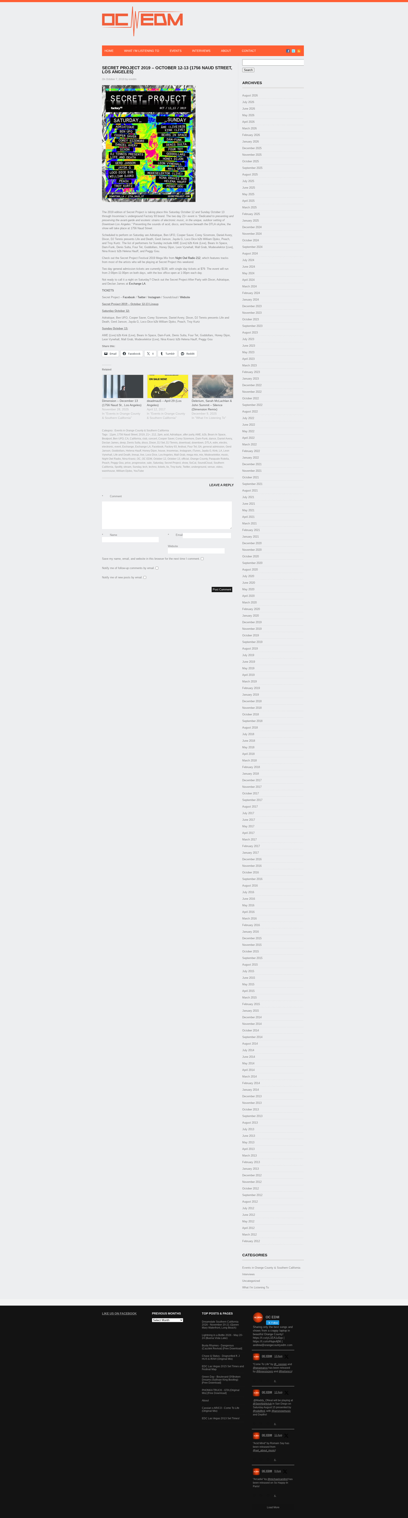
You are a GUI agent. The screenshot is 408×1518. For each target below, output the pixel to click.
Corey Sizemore (185, 438)
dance (212, 438)
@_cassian (280, 1364)
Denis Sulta (133, 442)
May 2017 (248, 826)
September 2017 (252, 800)
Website (185, 297)
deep (123, 442)
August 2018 (250, 727)
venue (211, 466)
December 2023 (252, 306)
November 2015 (252, 944)
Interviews (201, 50)
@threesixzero (264, 1371)
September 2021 (252, 484)
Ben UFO (118, 438)
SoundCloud (205, 462)
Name (109, 535)
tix (167, 466)
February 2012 (251, 1241)
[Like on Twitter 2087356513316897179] (269, 1424)
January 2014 (250, 1089)
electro (223, 442)
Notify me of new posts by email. (122, 577)
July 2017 (248, 813)
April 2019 (248, 674)
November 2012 (252, 1181)
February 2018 (251, 767)
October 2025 (250, 161)
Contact (249, 50)
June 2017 (248, 819)
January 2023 (250, 378)
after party (188, 434)
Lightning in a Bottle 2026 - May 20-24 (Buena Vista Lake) (222, 1337)
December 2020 (252, 543)
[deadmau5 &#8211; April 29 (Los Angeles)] (167, 386)
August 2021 (250, 490)
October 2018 (250, 714)
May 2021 (248, 510)
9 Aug (277, 1471)
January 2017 (250, 852)
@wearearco (260, 1367)
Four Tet (192, 446)
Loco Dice (151, 454)
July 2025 (248, 181)
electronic (107, 446)
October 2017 (250, 793)
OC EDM (147, 458)
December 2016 (252, 859)
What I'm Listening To (255, 1287)
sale (149, 462)
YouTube (138, 470)
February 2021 (251, 530)
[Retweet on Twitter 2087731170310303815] (262, 1381)
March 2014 (249, 1076)
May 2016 (248, 905)
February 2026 (251, 135)
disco (145, 442)
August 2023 (250, 332)
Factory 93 (171, 446)
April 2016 (248, 912)
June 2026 (248, 108)
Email (175, 535)
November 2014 (252, 1023)
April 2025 (248, 200)
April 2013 (248, 1149)
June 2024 (248, 266)
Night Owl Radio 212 (187, 258)
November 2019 (252, 628)
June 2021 (248, 503)
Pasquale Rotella (219, 458)
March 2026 (249, 128)
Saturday (158, 462)
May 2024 (248, 273)
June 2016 (248, 898)
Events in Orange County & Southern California (142, 430)
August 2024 (250, 253)
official (185, 458)
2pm (160, 434)
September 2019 (252, 642)
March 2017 (249, 839)
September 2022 (252, 405)
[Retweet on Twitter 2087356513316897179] (262, 1424)
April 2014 (248, 1070)
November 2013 (252, 1102)
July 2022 (248, 418)
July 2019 (248, 655)
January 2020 (250, 615)
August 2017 (250, 806)
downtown (198, 442)
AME (198, 434)
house (161, 450)
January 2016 (250, 931)
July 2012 (248, 1208)
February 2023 (251, 372)
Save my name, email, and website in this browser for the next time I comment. (151, 558)
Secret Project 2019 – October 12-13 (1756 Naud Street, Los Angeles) (167, 69)
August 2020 (250, 569)
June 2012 (248, 1214)
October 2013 (250, 1109)
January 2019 (250, 694)
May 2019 (248, 668)
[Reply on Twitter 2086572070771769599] (255, 1495)
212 (154, 434)
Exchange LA (137, 283)
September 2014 (252, 1037)
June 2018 (248, 740)
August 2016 (250, 885)
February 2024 (251, 293)
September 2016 (252, 879)
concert (153, 438)
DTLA (208, 442)
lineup (135, 454)
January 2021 (250, 536)
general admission (213, 446)
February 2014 (251, 1083)
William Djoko (124, 470)
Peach (105, 462)
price (128, 462)
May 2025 (248, 194)
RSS (299, 51)
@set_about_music (264, 1450)
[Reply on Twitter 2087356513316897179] (255, 1424)
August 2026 (250, 95)
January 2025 (250, 220)
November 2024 (252, 233)
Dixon (152, 442)
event (118, 446)
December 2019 (252, 622)
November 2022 (252, 391)
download (184, 442)
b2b (204, 434)
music (224, 454)
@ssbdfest (259, 1410)
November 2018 (252, 707)
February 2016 (251, 925)
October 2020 (250, 556)
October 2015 (250, 951)
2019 (142, 434)
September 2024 (252, 247)
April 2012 (248, 1228)
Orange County (199, 458)
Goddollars (118, 450)
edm (215, 442)
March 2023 (249, 365)
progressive (139, 462)
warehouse (108, 470)
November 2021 (252, 470)
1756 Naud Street (127, 434)
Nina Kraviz (129, 458)
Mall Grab (179, 454)
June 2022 (248, 424)
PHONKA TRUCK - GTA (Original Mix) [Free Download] (220, 1392)
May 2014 (248, 1063)
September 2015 (252, 958)
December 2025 (252, 148)
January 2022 (250, 457)
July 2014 (248, 1050)
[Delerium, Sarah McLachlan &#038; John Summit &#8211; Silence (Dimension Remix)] (212, 386)
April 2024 (248, 279)
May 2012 (248, 1221)
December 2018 (252, 701)
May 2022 (248, 431)
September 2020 (252, 563)
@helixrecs (285, 1371)
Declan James (110, 442)
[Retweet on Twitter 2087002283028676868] (262, 1459)
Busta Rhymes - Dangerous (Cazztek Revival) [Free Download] (222, 1347)
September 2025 (252, 167)
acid (166, 434)
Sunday (137, 466)
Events (175, 50)
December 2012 (252, 1175)
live (142, 454)
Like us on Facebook (119, 1313)
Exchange (128, 446)
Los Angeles (166, 454)
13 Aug (278, 1356)
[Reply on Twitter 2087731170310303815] (255, 1381)
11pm (112, 434)
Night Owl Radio (111, 458)
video (219, 466)
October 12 (159, 458)
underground (198, 466)
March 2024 (249, 286)
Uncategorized (251, 1280)
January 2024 (250, 299)
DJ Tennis (172, 442)
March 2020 (249, 602)
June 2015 (248, 977)
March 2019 (249, 681)
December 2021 (252, 464)
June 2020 (248, 582)
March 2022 (249, 444)
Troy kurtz (175, 466)
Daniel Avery (224, 438)
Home (109, 50)
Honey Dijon (149, 450)
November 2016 (252, 865)
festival (182, 446)
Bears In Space (216, 434)
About (226, 50)
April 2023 (248, 358)
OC (139, 458)
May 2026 (248, 115)
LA (220, 450)
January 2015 (250, 1010)
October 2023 (250, 319)
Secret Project (172, 462)
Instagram (154, 297)
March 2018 (249, 760)
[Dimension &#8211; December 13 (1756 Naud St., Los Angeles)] (122, 386)
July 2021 (248, 497)
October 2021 (250, 477)
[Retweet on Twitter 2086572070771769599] (262, 1495)
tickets (161, 466)
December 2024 (252, 227)
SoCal (192, 462)
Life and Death (121, 454)
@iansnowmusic (281, 1410)
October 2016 (250, 872)
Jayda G (206, 450)
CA (127, 438)
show (185, 462)
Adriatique (176, 434)
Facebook (288, 51)
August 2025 (250, 174)
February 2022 (251, 451)
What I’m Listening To (141, 50)
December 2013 (252, 1096)
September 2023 (252, 326)
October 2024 (250, 240)
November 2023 (252, 312)
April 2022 (248, 437)
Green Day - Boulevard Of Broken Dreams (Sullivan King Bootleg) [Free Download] (221, 1379)
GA (200, 446)
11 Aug (278, 1435)
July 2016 (248, 892)
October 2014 (250, 1030)
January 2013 (250, 1168)
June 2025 (248, 187)
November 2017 (252, 786)
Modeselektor (212, 454)
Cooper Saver (166, 438)
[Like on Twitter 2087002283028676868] (269, 1459)
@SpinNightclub (262, 1403)
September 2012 (252, 1195)
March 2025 (249, 207)
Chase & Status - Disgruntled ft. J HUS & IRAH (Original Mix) (221, 1357)
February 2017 (251, 846)
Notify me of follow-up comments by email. (128, 568)
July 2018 (248, 734)
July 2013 (248, 1129)
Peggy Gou (117, 462)
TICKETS (108, 290)
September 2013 (252, 1116)
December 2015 (252, 938)
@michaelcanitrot (278, 1479)
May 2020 (248, 589)
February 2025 (251, 214)
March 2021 (249, 523)
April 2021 (248, 516)
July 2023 (248, 339)
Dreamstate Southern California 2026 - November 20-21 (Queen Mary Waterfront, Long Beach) (220, 1324)
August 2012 (250, 1201)
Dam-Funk (202, 438)
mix (201, 454)
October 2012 (250, 1188)
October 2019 (250, 635)
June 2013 (248, 1135)
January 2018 (250, 773)
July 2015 (248, 971)
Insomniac (172, 450)
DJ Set (161, 442)
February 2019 (251, 688)
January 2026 (250, 141)
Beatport (107, 438)
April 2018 (248, 753)
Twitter (293, 51)
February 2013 (251, 1162)
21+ (148, 434)
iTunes (196, 450)
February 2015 (251, 1004)
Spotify (118, 466)
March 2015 (249, 997)
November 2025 (252, 154)
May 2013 (248, 1142)
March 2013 (249, 1155)
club (144, 438)
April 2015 (248, 991)
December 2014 (252, 1017)
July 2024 (248, 260)
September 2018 (252, 721)
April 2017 (248, 833)
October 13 (173, 458)
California (135, 438)
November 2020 (252, 549)
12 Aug (278, 1392)
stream (127, 466)
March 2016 (249, 918)
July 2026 (248, 102)
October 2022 (250, 398)
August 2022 (250, 411)
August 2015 (250, 964)
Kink (215, 450)
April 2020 (248, 595)
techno (153, 466)
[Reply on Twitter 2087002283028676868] (255, 1459)
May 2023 (248, 352)
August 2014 (250, 1043)
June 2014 (248, 1056)
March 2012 (249, 1234)
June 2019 (248, 661)
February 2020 (251, 609)
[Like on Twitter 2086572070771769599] (269, 1495)
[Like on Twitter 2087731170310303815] (269, 1381)
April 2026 (248, 121)
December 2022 (252, 385)
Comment (112, 496)
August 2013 (250, 1122)
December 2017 (252, 780)
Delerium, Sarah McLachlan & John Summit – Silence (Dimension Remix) (212, 405)
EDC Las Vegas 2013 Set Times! (220, 1418)
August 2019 (250, 648)
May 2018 (248, 747)
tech (145, 466)
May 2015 (248, 984)
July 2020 (248, 576)
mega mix (192, 454)
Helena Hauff (133, 450)
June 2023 (248, 345)
